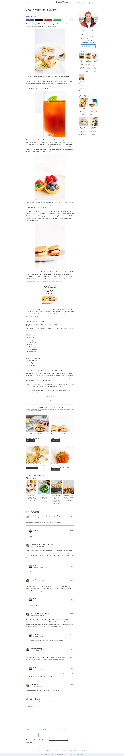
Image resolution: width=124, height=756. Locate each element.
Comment (30, 707)
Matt (28, 13)
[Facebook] (89, 3)
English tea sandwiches (36, 464)
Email (45, 729)
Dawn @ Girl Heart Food (39, 613)
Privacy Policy (79, 754)
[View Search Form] (96, 2)
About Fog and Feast (45, 750)
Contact (83, 750)
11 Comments (50, 13)
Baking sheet (32, 340)
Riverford (35, 391)
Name (29, 729)
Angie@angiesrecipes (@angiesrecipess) (44, 516)
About (28, 3)
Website (62, 729)
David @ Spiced (36, 580)
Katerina (33, 684)
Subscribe (81, 2)
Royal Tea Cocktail (58, 464)
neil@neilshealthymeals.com (41, 545)
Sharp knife (32, 345)
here (62, 328)
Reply (71, 516)
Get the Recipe (32, 467)
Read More (30, 440)
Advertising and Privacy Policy (66, 750)
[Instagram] (92, 3)
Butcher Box (41, 384)
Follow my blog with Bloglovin (35, 475)
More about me (87, 46)
